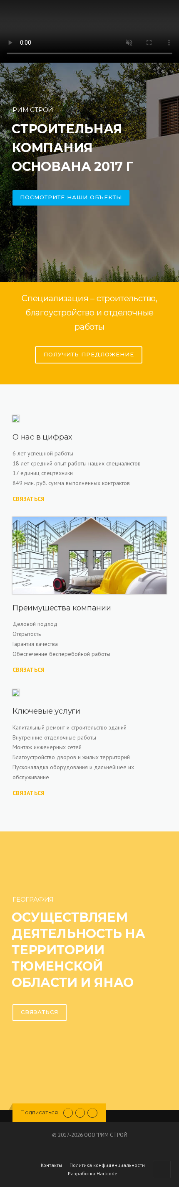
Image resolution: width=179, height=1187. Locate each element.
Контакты (51, 1165)
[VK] (68, 1112)
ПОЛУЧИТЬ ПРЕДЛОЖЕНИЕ (88, 354)
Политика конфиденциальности (107, 1165)
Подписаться (39, 1112)
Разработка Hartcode (92, 1173)
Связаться (28, 499)
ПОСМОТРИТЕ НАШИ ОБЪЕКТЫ (71, 197)
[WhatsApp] (92, 1112)
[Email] (80, 1112)
